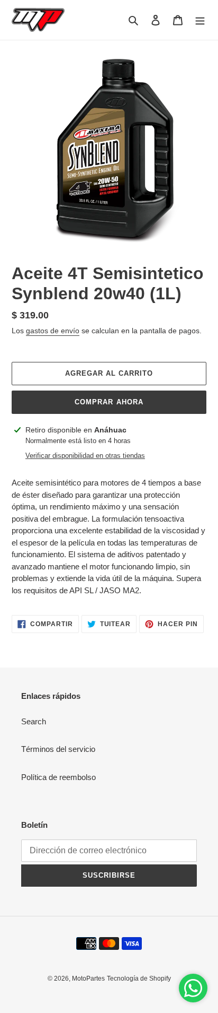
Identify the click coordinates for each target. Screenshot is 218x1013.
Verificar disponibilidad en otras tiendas (85, 456)
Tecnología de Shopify (139, 978)
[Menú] (200, 19)
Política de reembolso (58, 777)
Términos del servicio (58, 749)
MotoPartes (88, 978)
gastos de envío (52, 330)
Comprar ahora (109, 402)
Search (33, 721)
